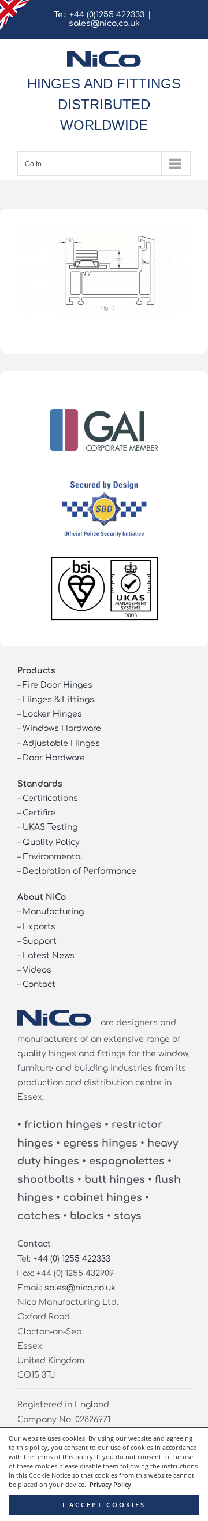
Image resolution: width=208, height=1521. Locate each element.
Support (40, 941)
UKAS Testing (50, 827)
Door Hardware (54, 758)
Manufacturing (53, 911)
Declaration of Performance (79, 871)
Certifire (39, 812)
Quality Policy (51, 842)
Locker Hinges (52, 714)
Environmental (53, 856)
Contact (39, 984)
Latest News (49, 955)
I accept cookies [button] (104, 1505)
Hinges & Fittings (58, 699)
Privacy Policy (110, 1485)
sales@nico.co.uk (104, 23)
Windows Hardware (62, 728)
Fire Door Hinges (57, 685)
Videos (37, 970)
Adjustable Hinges (61, 743)
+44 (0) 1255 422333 (71, 1259)
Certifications (50, 798)
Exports (39, 926)
